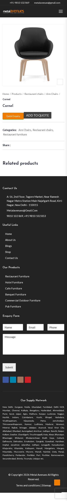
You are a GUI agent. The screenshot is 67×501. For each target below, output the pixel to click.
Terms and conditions (28, 485)
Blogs (8, 245)
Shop (8, 251)
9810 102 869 (15, 215)
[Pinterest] (28, 380)
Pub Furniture (13, 306)
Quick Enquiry (13, 116)
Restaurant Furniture (17, 276)
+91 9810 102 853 (35, 215)
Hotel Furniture (14, 282)
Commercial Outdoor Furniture (22, 300)
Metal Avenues (38, 474)
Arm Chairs (52, 93)
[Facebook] (6, 380)
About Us (10, 239)
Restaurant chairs (33, 93)
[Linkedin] (13, 380)
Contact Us (11, 257)
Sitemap (46, 485)
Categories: (10, 129)
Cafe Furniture (13, 288)
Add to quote (37, 115)
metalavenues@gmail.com (47, 2)
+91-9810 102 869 (19, 2)
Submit (9, 367)
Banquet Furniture (15, 294)
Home (6, 93)
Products (17, 93)
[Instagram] (20, 380)
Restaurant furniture (15, 134)
